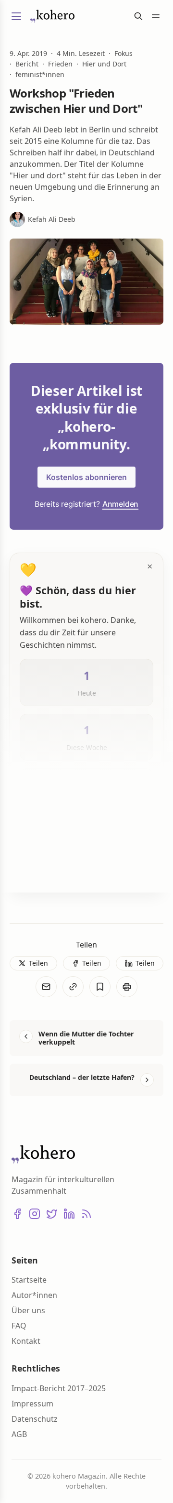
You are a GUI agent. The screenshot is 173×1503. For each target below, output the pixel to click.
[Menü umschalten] (16, 16)
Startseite (29, 1279)
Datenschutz (35, 1419)
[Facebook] (17, 1214)
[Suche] (138, 16)
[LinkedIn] (69, 1214)
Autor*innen (34, 1295)
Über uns (28, 1310)
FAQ (19, 1325)
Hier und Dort (104, 64)
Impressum (32, 1403)
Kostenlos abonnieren (86, 477)
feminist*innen (39, 74)
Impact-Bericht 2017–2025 (59, 1388)
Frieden (60, 64)
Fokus (123, 53)
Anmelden (120, 504)
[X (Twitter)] (52, 1214)
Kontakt (26, 1341)
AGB (19, 1434)
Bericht (26, 64)
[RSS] (86, 1214)
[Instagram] (34, 1214)
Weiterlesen (52, 869)
